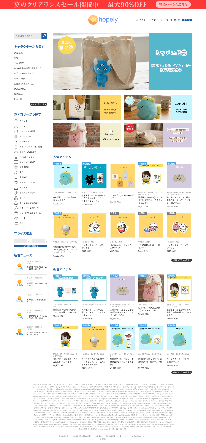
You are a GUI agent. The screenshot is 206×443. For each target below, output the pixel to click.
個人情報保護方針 (112, 436)
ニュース (164, 20)
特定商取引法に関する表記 (82, 436)
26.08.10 (30, 261)
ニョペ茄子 (57, 192)
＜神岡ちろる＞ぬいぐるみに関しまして (37, 284)
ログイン (187, 20)
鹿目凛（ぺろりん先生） (146, 192)
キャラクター (141, 20)
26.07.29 (30, 294)
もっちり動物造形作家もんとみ (177, 192)
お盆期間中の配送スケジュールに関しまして (37, 268)
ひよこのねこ (142, 304)
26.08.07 (30, 278)
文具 (92, 242)
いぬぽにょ (113, 192)
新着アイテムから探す (181, 372)
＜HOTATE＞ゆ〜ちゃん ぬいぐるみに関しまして (37, 317)
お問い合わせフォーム (139, 436)
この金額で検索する (30, 246)
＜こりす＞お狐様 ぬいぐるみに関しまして (37, 333)
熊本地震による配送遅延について (37, 301)
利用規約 (98, 436)
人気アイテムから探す (181, 260)
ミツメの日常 (57, 304)
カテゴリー (153, 20)
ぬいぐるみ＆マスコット (94, 192)
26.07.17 (30, 310)
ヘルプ (125, 436)
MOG (83, 192)
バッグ (121, 192)
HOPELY (29, 263)
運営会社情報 (63, 436)
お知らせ (38, 261)
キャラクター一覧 (37, 104)
